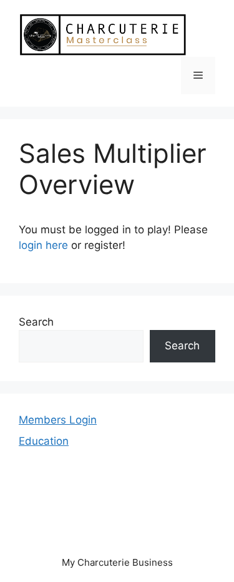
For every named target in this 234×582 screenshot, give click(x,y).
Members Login (58, 420)
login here (43, 245)
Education (44, 441)
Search (36, 322)
